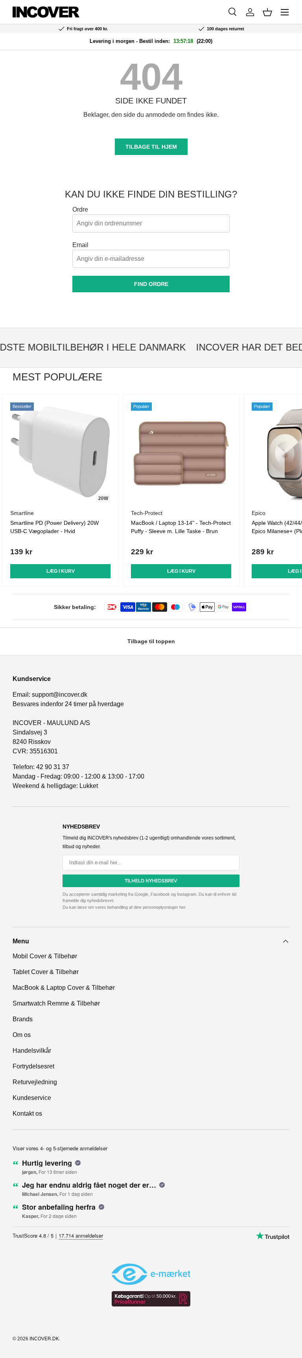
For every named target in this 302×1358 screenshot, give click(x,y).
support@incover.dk (59, 694)
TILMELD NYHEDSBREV (151, 881)
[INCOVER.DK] (46, 12)
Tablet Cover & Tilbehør (46, 972)
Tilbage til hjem (151, 147)
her (182, 907)
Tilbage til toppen (151, 641)
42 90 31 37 (52, 767)
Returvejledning (35, 1082)
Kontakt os (27, 1113)
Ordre (80, 209)
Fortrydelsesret (33, 1066)
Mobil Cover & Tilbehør (45, 956)
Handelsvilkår (32, 1050)
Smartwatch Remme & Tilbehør (56, 1003)
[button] (267, 12)
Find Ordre (151, 284)
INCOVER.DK (44, 1338)
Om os (22, 1034)
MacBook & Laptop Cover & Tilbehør (64, 987)
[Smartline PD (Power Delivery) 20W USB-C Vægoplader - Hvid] (60, 452)
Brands (23, 1019)
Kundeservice (32, 1097)
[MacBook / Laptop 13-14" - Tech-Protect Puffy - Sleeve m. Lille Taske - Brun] (181, 452)
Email (80, 245)
